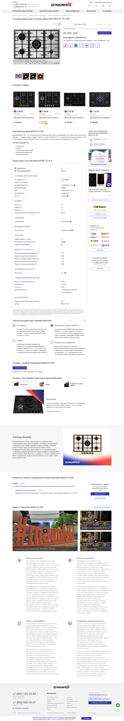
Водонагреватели (72, 11)
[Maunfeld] (62, 4)
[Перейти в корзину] (103, 5)
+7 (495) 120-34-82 (20, 4)
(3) (33, 113)
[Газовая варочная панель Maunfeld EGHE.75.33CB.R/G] (24, 99)
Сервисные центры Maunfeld (55, 703)
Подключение (51, 699)
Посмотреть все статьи (100, 200)
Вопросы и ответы (72, 701)
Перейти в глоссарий (52, 411)
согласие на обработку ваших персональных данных (45, 718)
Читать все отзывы (100, 218)
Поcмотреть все (100, 498)
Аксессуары (91, 11)
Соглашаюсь (86, 718)
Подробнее (100, 250)
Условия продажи (71, 712)
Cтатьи (69, 697)
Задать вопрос (100, 494)
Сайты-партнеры (72, 707)
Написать (100, 268)
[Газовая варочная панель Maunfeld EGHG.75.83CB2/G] (100, 99)
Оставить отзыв (100, 214)
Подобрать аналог (104, 33)
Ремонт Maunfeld (52, 705)
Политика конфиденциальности (55, 712)
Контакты (70, 705)
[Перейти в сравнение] (96, 5)
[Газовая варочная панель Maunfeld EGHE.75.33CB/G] (49, 99)
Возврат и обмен (52, 707)
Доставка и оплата (52, 697)
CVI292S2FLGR (74, 493)
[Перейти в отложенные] (89, 5)
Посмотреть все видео (102, 507)
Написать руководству (100, 703)
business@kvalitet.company (99, 699)
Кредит (49, 701)
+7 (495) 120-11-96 (100, 263)
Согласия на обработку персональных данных (62, 719)
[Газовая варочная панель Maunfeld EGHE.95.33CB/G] (74, 99)
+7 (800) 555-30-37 (20, 7)
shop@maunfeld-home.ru (98, 695)
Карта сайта (91, 712)
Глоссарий (70, 699)
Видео (69, 703)
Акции (91, 2)
